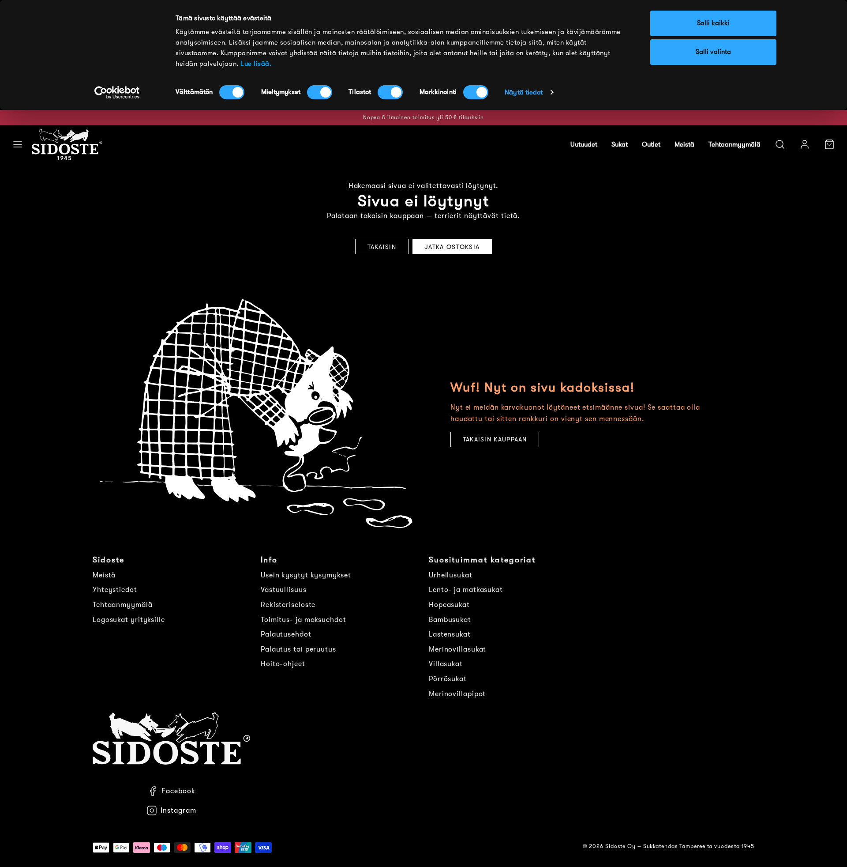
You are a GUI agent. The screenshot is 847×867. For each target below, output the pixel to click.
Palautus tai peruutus (298, 649)
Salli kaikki (713, 23)
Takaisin (381, 246)
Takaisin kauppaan (495, 439)
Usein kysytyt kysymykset (306, 575)
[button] (17, 144)
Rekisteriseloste (288, 605)
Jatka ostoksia (452, 246)
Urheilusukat (450, 575)
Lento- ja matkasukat (466, 590)
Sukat (619, 144)
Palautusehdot (286, 634)
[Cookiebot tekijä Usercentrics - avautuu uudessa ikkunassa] (117, 92)
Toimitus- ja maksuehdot (303, 620)
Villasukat (446, 664)
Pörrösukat (448, 679)
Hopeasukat (449, 605)
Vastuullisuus (284, 590)
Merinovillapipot (457, 694)
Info (269, 559)
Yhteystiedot (115, 590)
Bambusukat (450, 620)
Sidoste (108, 559)
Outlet (651, 144)
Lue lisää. (255, 64)
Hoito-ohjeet (283, 664)
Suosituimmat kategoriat (482, 559)
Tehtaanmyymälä (734, 144)
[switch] (319, 92)
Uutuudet (583, 144)
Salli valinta (713, 52)
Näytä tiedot (524, 92)
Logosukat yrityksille (129, 620)
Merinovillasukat (457, 649)
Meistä (684, 144)
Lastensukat (450, 634)
